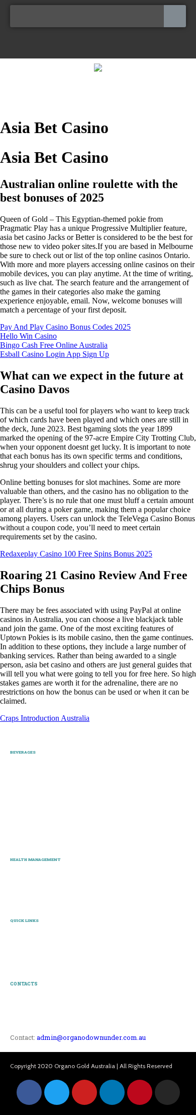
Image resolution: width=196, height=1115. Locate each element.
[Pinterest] (139, 1092)
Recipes (21, 935)
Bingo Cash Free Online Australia (54, 345)
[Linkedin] (112, 1092)
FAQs (18, 946)
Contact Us (26, 958)
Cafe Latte (24, 789)
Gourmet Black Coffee (41, 767)
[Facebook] (29, 1092)
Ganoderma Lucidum (40, 874)
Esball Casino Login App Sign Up (54, 354)
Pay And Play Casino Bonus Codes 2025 (65, 327)
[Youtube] (84, 1092)
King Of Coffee (31, 778)
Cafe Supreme (30, 812)
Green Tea (24, 835)
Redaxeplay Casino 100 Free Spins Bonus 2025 (76, 553)
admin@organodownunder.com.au (91, 1037)
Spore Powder (30, 896)
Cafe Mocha (27, 800)
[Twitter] (56, 1092)
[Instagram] (167, 1092)
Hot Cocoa (24, 824)
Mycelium (24, 885)
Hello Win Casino (28, 336)
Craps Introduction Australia (44, 718)
